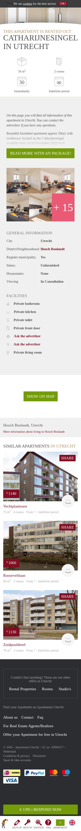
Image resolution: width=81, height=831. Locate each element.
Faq (40, 717)
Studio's (65, 689)
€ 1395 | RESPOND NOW (41, 809)
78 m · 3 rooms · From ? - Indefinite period (31, 650)
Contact (27, 717)
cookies (27, 3)
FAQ (48, 827)
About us (10, 717)
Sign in (27, 827)
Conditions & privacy (16, 755)
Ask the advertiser (27, 336)
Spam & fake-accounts (17, 760)
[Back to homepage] (5, 824)
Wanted (38, 827)
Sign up (17, 827)
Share (67, 458)
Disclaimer (39, 755)
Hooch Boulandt (53, 249)
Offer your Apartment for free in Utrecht (35, 734)
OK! (63, 3)
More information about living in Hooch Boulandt (34, 431)
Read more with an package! (40, 153)
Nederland (9, 751)
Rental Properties (22, 689)
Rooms (47, 689)
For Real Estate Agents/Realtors (28, 726)
